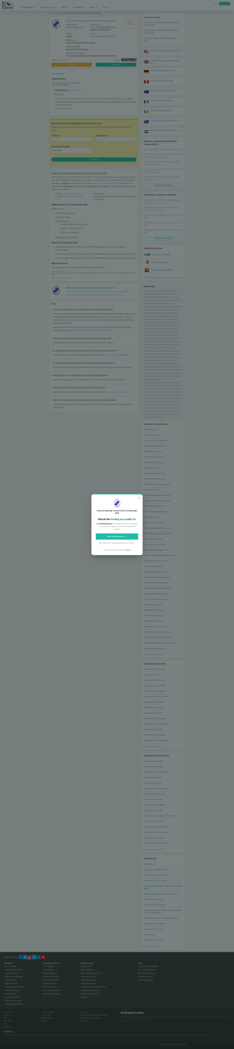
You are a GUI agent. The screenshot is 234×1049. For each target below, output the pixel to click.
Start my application (115, 536)
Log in (128, 550)
